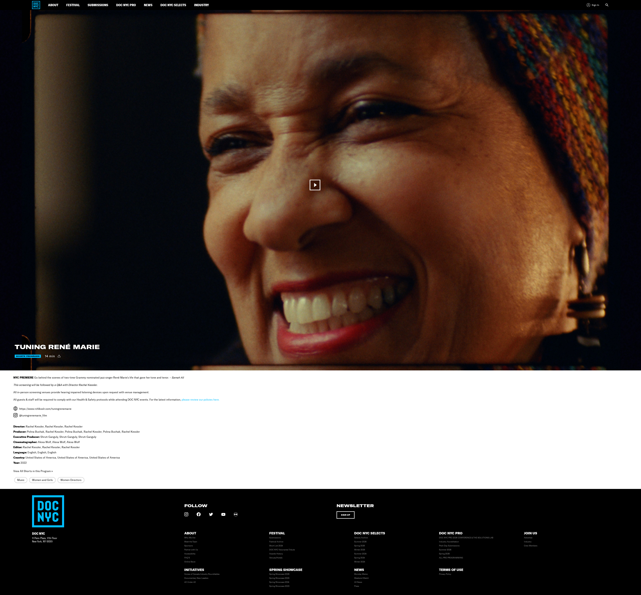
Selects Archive (361, 538)
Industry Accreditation (449, 542)
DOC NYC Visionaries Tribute (282, 550)
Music (20, 480)
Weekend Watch (361, 578)
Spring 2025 (359, 558)
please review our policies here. (201, 399)
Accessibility (189, 554)
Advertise (528, 538)
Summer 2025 (360, 554)
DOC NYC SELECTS (173, 5)
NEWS (148, 5)
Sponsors (188, 546)
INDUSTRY (201, 5)
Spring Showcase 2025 (279, 578)
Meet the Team (190, 542)
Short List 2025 (276, 546)
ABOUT (53, 5)
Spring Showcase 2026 (279, 574)
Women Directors (70, 480)
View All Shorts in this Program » (33, 471)
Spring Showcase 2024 (279, 582)
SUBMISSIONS (98, 5)
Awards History (276, 554)
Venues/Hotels (275, 558)
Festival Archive (276, 542)
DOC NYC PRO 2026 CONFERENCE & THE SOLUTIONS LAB (466, 538)
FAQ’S (187, 558)
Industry (527, 542)
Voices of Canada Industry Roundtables (202, 574)
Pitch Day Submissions (449, 546)
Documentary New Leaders (196, 578)
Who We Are (189, 538)
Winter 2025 (359, 562)
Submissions (275, 538)
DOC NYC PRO (126, 5)
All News (358, 582)
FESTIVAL (73, 5)
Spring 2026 (359, 546)
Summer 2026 (360, 542)
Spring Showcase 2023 (279, 586)
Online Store (189, 562)
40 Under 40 (190, 582)
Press (356, 586)
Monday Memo (361, 574)
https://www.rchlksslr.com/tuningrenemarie (45, 408)
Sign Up (345, 515)
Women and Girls (42, 480)
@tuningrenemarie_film (33, 415)
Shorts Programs (28, 356)
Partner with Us (191, 550)
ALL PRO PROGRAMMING (451, 558)
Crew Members (530, 546)
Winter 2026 (359, 550)
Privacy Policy (445, 574)
